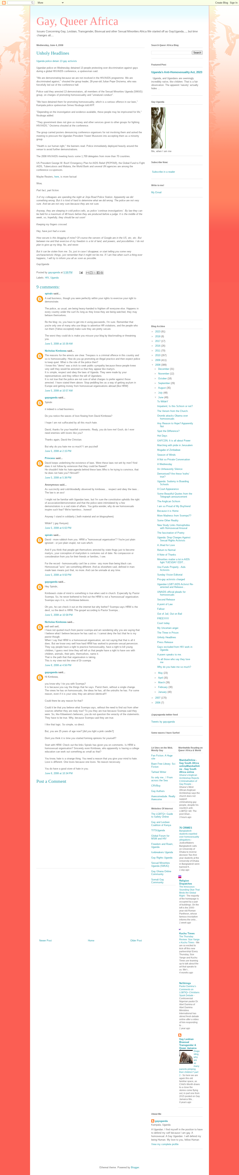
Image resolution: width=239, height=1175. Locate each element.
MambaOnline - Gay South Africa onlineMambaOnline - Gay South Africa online (189, 766)
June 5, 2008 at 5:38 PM (58, 477)
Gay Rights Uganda (161, 857)
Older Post (136, 940)
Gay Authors (158, 791)
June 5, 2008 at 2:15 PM (58, 451)
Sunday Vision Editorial (169, 574)
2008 (158, 364)
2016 (158, 345)
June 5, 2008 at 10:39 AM (59, 343)
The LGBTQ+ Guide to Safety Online (162, 815)
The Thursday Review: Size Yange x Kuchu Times (189, 939)
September (164, 383)
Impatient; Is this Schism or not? (175, 406)
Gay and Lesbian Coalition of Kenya (161, 824)
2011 (158, 350)
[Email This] (87, 273)
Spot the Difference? (168, 431)
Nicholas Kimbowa (55, 350)
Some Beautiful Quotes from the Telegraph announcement (174, 495)
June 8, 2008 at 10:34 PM (59, 773)
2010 (158, 355)
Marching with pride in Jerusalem (175, 445)
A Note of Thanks (166, 554)
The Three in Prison (168, 632)
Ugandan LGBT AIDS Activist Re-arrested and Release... (175, 586)
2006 (158, 702)
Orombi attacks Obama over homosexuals (172, 417)
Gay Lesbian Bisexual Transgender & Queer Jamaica (187, 1043)
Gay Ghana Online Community (161, 873)
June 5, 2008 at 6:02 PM (58, 528)
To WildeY (162, 401)
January (162, 692)
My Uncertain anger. (168, 628)
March (162, 682)
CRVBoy (156, 785)
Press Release (165, 642)
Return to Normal (166, 550)
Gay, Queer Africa (77, 21)
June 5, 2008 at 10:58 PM (59, 614)
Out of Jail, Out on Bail (169, 613)
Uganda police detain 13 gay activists (56, 61)
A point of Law (165, 604)
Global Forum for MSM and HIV (160, 837)
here (56, 176)
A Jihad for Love (166, 545)
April (161, 677)
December (164, 369)
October (162, 378)
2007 (158, 697)
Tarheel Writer (158, 772)
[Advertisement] (91, 902)
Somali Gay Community (157, 881)
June (161, 397)
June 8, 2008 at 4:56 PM (58, 665)
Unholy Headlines (52, 53)
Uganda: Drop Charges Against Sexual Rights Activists (173, 539)
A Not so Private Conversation (173, 459)
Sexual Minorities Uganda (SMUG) (160, 864)
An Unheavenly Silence (169, 469)
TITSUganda (158, 830)
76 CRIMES (185, 827)
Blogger (135, 1167)
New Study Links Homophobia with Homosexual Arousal (173, 527)
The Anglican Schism (168, 501)
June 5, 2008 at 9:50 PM (58, 574)
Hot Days (162, 435)
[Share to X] (95, 273)
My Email (156, 192)
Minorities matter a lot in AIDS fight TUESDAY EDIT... (173, 561)
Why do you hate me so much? (174, 666)
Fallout (160, 609)
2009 (158, 360)
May (161, 672)
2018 (158, 336)
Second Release (166, 599)
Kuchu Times (187, 933)
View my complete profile (165, 1144)
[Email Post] (80, 272)
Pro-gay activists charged (171, 579)
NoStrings (185, 983)
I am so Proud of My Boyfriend (173, 506)
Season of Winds (166, 454)
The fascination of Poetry (170, 532)
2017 (158, 341)
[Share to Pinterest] (102, 273)
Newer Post (45, 940)
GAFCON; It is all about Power (173, 440)
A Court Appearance (168, 489)
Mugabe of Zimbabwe (168, 450)
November (164, 373)
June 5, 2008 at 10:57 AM (59, 390)
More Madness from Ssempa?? (174, 515)
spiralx (49, 293)
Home (91, 940)
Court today (163, 623)
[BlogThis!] (91, 273)
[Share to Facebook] (98, 273)
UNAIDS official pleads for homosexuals (171, 593)
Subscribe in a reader (163, 171)
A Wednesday (164, 464)
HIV (47, 277)
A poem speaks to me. (169, 654)
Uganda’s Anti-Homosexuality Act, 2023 (176, 72)
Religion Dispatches (185, 882)
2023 (158, 331)
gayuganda (51, 397)
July (160, 392)
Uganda (54, 277)
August (162, 387)
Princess (50, 458)
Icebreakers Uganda (162, 852)
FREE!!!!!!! (163, 618)
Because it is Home (168, 511)
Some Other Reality (168, 520)
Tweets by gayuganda (163, 721)
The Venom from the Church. (172, 411)
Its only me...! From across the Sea (162, 779)
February (163, 687)
